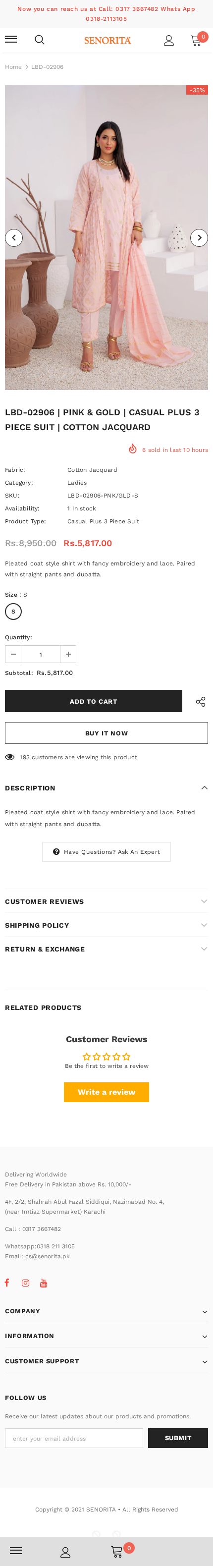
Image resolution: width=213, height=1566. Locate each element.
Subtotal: (19, 673)
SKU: (12, 495)
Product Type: (26, 521)
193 (25, 757)
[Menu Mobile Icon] (11, 40)
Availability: (22, 508)
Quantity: (18, 637)
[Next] (199, 238)
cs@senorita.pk (47, 1256)
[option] (106, 237)
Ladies (77, 482)
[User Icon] (169, 40)
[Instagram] (25, 1282)
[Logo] (108, 39)
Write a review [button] (106, 1092)
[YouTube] (44, 1282)
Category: (19, 482)
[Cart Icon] (116, 1551)
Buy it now (106, 733)
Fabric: (15, 469)
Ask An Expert (139, 851)
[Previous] (14, 238)
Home (13, 66)
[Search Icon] (40, 40)
